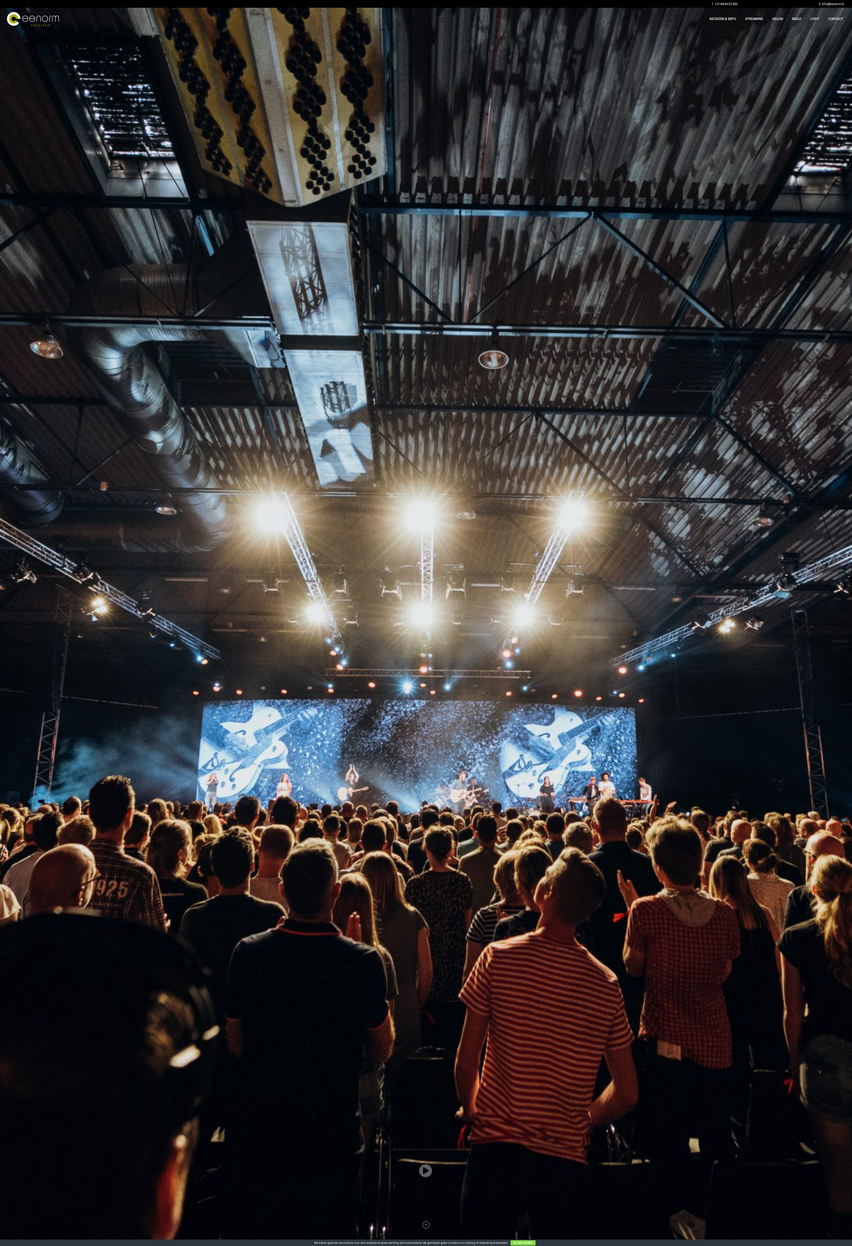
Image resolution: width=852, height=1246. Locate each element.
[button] (426, 1171)
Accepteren (523, 1242)
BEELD (797, 19)
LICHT (814, 19)
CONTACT (835, 19)
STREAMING (754, 19)
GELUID (777, 19)
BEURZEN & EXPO (723, 19)
